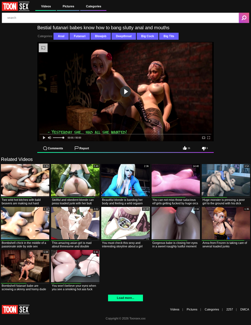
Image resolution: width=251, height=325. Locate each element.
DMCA (244, 309)
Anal (61, 36)
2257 (229, 309)
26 (189, 148)
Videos (46, 6)
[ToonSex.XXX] (15, 9)
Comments (55, 148)
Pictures (68, 6)
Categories (93, 6)
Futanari (79, 36)
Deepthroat (124, 36)
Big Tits (169, 36)
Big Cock (147, 36)
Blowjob (100, 36)
